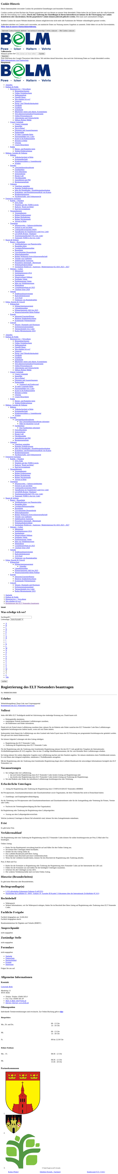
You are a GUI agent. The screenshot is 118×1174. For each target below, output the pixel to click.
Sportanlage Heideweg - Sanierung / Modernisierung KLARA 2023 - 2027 (42, 267)
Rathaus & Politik (12, 87)
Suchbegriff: (5, 617)
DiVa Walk (19, 203)
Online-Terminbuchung (23, 93)
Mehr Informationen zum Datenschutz (15, 60)
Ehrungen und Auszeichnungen (26, 130)
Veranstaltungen (16, 211)
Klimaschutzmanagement (24, 306)
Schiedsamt (19, 110)
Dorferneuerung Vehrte (23, 281)
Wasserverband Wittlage (23, 277)
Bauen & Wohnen (12, 240)
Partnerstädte (19, 132)
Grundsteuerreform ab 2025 (25, 287)
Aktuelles (9, 85)
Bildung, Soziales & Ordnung (16, 153)
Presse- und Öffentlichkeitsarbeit (26, 103)
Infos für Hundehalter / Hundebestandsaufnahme (32, 190)
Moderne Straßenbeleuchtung (25, 318)
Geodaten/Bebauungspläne (24, 248)
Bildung (13, 155)
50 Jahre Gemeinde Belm (24, 134)
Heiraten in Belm (21, 141)
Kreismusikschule (21, 159)
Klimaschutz (14, 304)
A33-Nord (18, 298)
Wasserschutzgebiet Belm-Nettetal (27, 312)
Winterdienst (19, 285)
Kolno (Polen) (13, 1172)
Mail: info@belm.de (16, 1001)
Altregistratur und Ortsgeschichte (27, 118)
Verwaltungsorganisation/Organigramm (29, 114)
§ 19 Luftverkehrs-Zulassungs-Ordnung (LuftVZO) (24, 891)
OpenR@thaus (20, 97)
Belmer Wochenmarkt (23, 219)
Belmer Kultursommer (23, 215)
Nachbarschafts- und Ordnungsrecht (28, 196)
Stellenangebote (20, 95)
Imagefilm (18, 126)
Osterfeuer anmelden (22, 186)
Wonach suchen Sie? (8, 54)
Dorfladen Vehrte (21, 279)
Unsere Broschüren (22, 145)
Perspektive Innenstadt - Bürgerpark (28, 263)
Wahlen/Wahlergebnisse (23, 151)
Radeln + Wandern (17, 201)
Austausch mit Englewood (29, 384)
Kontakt (8, 962)
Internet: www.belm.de (17, 1003)
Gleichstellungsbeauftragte (24, 168)
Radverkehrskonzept (22, 296)
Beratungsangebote (22, 182)
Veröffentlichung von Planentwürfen (28, 244)
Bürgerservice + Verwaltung (20, 89)
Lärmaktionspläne (21, 308)
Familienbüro (19, 170)
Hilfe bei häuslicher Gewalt (29, 424)
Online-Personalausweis (23, 116)
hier (61, 1012)
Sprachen (5, 56)
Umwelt (13, 323)
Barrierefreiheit (11, 960)
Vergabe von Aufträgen (23, 258)
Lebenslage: (5, 619)
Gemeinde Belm (7, 987)
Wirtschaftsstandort (22, 254)
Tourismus (14, 223)
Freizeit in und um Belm (23, 227)
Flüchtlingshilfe (20, 178)
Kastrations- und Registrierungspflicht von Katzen (33, 192)
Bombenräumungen (22, 194)
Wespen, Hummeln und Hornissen (27, 325)
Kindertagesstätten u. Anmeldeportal (28, 161)
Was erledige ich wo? (22, 99)
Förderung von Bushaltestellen (26, 300)
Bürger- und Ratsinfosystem (25, 149)
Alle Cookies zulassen (66, 31)
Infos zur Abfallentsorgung (24, 283)
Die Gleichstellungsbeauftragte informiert (34, 422)
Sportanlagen (19, 275)
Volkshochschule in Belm (24, 157)
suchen (4, 681)
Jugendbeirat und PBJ (23, 180)
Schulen (18, 163)
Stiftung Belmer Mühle (23, 120)
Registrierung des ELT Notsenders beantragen (22, 603)
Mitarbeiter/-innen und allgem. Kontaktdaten (31, 112)
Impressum (9, 964)
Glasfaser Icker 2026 (22, 289)
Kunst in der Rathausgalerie (25, 139)
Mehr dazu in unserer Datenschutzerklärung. (18, 27)
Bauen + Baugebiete (17, 242)
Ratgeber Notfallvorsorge (24, 188)
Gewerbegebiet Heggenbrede (25, 252)
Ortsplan (18, 143)
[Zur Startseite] (26, 49)
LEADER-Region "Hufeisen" (26, 234)
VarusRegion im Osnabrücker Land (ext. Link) (32, 232)
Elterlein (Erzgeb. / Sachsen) (50, 1172)
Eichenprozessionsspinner (24, 327)
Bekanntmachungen (22, 91)
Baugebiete (19, 250)
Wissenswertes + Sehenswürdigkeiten (28, 225)
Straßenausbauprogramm (24, 294)
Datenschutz (10, 958)
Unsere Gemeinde (16, 122)
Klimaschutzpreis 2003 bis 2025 (26, 310)
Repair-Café (19, 176)
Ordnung (13, 184)
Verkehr (13, 292)
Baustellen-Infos (21, 246)
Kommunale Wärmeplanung (25, 320)
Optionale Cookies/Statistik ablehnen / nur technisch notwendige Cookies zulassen (29, 31)
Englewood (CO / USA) (96, 1172)
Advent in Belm (20, 221)
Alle (7, 677)
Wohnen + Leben (16, 269)
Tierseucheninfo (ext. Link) (25, 329)
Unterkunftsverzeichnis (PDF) (26, 230)
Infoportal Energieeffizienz (24, 316)
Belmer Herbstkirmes (22, 217)
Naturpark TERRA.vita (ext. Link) (27, 238)
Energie (13, 314)
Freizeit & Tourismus (13, 199)
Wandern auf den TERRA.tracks (27, 205)
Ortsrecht (18, 101)
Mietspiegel (19, 271)
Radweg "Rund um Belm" (24, 207)
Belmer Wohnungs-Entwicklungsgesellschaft (31, 256)
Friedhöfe (18, 105)
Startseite (9, 595)
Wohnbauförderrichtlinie (23, 265)
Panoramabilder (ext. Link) (24, 136)
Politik (12, 147)
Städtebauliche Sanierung (24, 261)
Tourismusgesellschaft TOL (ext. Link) (29, 236)
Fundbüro (18, 108)
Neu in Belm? (20, 128)
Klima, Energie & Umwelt (15, 302)
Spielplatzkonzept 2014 (23, 273)
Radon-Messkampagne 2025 (25, 331)
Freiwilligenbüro (21, 172)
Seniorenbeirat (20, 174)
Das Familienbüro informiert (29, 428)
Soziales (13, 165)
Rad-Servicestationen (22, 209)
